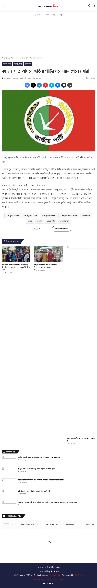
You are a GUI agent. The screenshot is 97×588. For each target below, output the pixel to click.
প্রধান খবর (7, 64)
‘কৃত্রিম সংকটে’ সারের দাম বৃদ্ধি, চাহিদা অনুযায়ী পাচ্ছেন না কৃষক (36, 469)
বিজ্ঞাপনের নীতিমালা (52, 579)
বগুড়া (30, 221)
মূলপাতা (5, 58)
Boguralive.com (69, 216)
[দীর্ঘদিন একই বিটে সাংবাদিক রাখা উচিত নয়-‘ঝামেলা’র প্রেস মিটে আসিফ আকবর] (9, 483)
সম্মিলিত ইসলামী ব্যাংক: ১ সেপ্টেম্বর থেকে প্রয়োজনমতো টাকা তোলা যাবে (39, 457)
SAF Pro (79, 575)
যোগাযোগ (61, 579)
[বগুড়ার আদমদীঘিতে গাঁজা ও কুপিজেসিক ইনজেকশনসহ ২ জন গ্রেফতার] (48, 254)
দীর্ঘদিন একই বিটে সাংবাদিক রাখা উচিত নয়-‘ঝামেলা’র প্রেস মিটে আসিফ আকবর (41, 480)
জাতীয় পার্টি (86, 216)
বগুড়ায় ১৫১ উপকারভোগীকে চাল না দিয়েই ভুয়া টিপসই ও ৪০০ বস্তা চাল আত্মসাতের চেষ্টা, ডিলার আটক (16, 267)
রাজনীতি (11, 58)
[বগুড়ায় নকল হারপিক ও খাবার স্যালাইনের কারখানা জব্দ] (81, 341)
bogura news (49, 216)
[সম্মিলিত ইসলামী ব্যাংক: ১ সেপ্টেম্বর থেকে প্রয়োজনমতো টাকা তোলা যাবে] (9, 460)
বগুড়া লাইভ (51, 221)
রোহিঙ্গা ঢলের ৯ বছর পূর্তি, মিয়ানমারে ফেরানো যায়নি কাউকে (34, 491)
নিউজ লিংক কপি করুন (61, 229)
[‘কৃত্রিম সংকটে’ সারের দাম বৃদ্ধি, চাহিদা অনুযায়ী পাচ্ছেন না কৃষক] (9, 472)
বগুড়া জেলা (18, 64)
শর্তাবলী (43, 579)
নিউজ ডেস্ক (7, 78)
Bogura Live (31, 216)
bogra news (13, 216)
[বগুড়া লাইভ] (48, 5)
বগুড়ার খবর (65, 221)
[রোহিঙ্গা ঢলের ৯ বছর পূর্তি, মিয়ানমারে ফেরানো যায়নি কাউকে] (9, 494)
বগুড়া (40, 221)
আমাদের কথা (36, 579)
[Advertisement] (48, 37)
